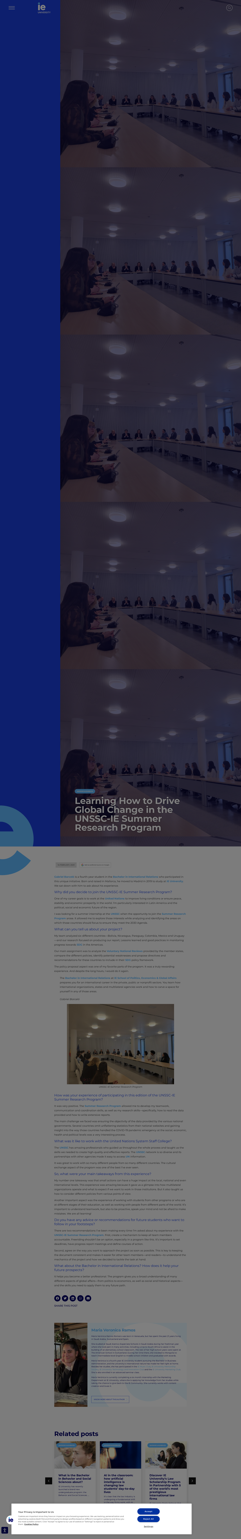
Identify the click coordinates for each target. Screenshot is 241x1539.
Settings (148, 1526)
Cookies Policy (31, 1524)
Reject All (148, 1519)
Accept (148, 1511)
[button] (10, 1519)
